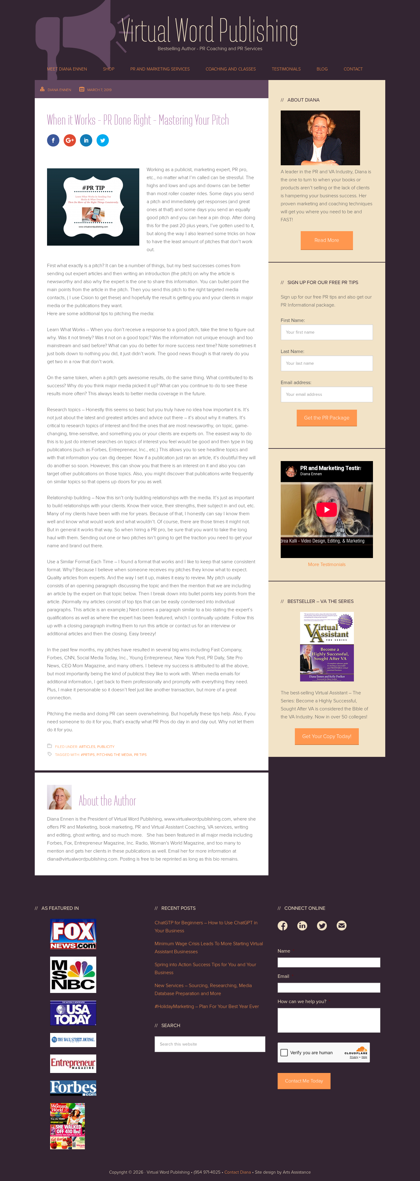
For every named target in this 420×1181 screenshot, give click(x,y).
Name (286, 951)
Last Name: (292, 351)
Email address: (296, 383)
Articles (87, 747)
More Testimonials (327, 564)
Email (285, 976)
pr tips (140, 755)
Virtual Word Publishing (210, 29)
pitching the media (114, 755)
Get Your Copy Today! (326, 736)
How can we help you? (304, 1001)
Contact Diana (237, 1172)
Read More (327, 240)
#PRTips (88, 755)
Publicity (105, 747)
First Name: (293, 320)
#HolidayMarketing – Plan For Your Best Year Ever (208, 1006)
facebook (282, 927)
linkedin (302, 927)
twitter (322, 927)
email (342, 927)
